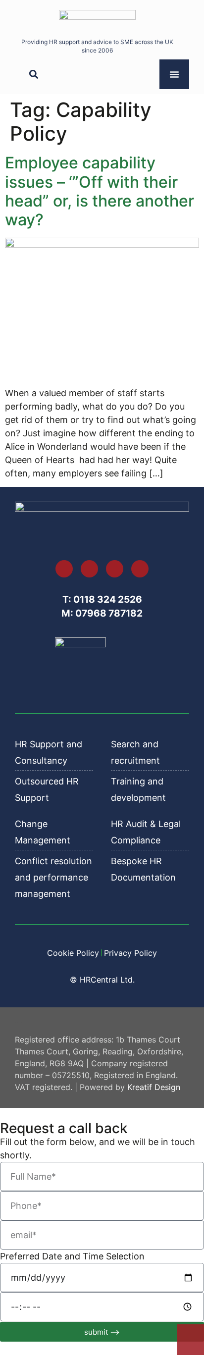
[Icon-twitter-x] (64, 568)
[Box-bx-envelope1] (114, 568)
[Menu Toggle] (174, 74)
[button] (33, 74)
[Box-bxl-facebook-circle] (140, 568)
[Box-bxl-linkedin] (89, 568)
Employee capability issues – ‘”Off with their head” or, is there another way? (99, 191)
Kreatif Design (153, 1087)
